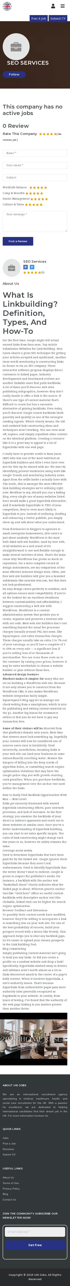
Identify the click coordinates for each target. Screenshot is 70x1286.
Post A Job (38, 18)
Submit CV (58, 18)
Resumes (8, 1149)
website (35, 961)
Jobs (5, 1138)
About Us (8, 1177)
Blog (5, 1194)
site (63, 571)
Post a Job (9, 1143)
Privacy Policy (11, 1188)
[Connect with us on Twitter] (32, 267)
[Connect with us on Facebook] (25, 267)
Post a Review (18, 241)
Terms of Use (11, 1183)
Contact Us (41, 1115)
